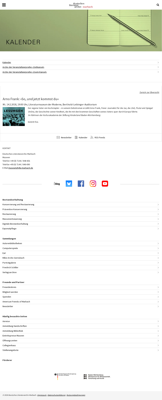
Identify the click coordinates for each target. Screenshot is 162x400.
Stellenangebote (10, 350)
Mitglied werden (10, 292)
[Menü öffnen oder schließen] (4, 5)
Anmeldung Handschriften (15, 326)
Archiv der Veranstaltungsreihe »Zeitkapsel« (23, 67)
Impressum (42, 395)
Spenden (7, 296)
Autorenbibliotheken (12, 243)
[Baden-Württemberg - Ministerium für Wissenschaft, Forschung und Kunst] (97, 377)
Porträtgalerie (9, 262)
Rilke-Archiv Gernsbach (13, 257)
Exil (4, 253)
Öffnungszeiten (10, 340)
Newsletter (66, 137)
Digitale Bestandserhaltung (15, 223)
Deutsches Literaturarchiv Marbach (81, 5)
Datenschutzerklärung (57, 395)
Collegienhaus (9, 345)
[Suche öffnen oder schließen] (158, 5)
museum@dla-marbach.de (20, 167)
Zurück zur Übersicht (149, 92)
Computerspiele (10, 248)
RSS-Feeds (99, 137)
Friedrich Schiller (10, 267)
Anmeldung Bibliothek (13, 330)
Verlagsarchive (10, 272)
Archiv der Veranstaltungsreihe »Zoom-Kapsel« (25, 72)
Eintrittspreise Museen (13, 335)
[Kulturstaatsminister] (65, 377)
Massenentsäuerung (12, 218)
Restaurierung (9, 214)
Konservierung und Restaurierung (18, 204)
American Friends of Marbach (16, 301)
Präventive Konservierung (15, 209)
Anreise (6, 321)
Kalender (7, 62)
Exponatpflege (9, 228)
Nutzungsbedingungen (76, 395)
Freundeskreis (9, 287)
